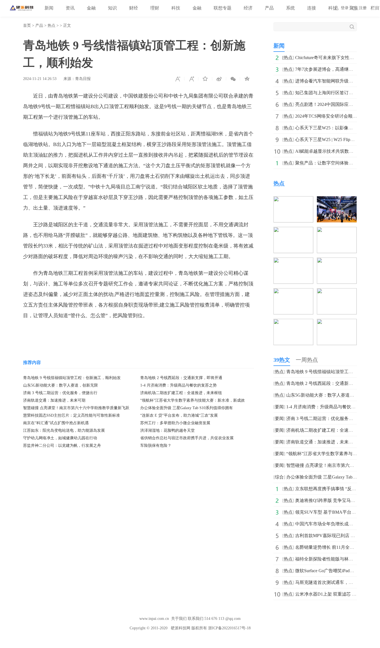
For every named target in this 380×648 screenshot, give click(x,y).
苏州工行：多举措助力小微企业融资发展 (175, 423)
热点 (51, 25)
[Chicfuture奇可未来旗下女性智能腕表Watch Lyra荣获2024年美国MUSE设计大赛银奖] (293, 200)
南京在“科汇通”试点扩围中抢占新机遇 (56, 423)
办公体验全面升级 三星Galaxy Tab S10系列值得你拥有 (186, 408)
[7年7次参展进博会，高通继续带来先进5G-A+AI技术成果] (337, 200)
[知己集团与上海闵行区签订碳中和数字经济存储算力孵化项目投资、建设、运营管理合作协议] (337, 230)
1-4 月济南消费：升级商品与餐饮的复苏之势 (178, 385)
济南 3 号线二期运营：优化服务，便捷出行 (60, 393)
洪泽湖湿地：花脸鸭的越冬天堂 (167, 430)
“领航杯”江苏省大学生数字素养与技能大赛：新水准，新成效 (192, 400)
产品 (269, 8)
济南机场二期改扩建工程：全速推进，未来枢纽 (181, 393)
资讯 (70, 8)
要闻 (279, 406)
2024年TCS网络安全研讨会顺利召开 (330, 116)
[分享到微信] (233, 79)
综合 (279, 477)
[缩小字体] (177, 79)
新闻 (49, 8)
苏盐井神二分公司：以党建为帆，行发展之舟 (62, 445)
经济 (248, 8)
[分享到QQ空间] (247, 79)
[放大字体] (191, 79)
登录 (345, 8)
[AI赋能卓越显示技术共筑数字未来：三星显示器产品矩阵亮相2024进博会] (293, 322)
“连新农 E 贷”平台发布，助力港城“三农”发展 (179, 415)
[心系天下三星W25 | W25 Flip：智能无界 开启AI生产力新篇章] (337, 292)
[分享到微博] (219, 79)
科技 (175, 8)
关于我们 (179, 619)
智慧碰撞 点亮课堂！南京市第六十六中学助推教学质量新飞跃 (76, 408)
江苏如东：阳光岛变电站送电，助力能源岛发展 (64, 430)
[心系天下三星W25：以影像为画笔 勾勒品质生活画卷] (293, 292)
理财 (154, 8)
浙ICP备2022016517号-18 (229, 628)
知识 (112, 8)
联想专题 (222, 8)
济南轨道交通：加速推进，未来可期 (54, 400)
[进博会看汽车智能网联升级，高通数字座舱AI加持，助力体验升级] (293, 230)
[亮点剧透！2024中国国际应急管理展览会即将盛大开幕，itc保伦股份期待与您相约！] (293, 261)
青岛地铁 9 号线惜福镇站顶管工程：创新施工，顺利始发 (72, 378)
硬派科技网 (180, 628)
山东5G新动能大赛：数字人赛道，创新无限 (60, 385)
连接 (311, 8)
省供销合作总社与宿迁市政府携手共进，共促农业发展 (187, 438)
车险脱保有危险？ (155, 445)
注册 (363, 8)
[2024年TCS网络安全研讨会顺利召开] (337, 261)
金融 (91, 8)
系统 (290, 8)
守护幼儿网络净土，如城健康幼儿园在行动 (60, 438)
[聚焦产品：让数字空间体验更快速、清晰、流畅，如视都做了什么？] (337, 322)
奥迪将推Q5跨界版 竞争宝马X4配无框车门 (337, 500)
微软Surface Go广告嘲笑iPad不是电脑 (331, 570)
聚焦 (353, 8)
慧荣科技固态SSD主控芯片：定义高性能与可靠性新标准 (71, 415)
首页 (27, 25)
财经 (133, 8)
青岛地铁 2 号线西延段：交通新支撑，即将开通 (181, 378)
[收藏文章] (205, 79)
